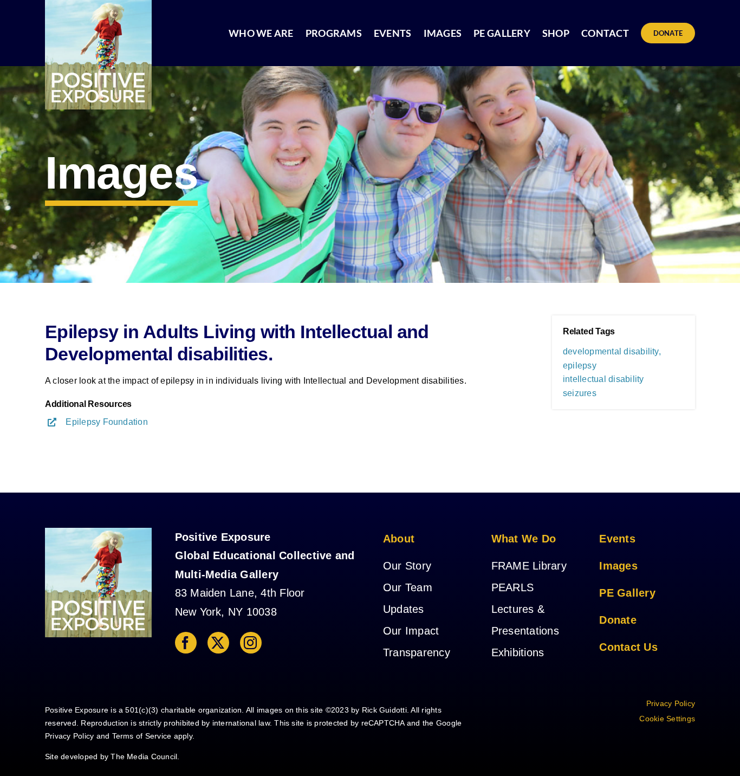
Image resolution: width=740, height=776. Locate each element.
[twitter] (218, 643)
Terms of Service (142, 736)
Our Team (407, 587)
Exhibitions (517, 652)
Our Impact (411, 631)
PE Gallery (627, 593)
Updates (403, 609)
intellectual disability (603, 379)
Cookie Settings (667, 718)
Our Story (407, 566)
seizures (579, 393)
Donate (617, 620)
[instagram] (251, 643)
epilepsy (579, 365)
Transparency (416, 652)
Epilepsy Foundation (107, 421)
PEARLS (512, 587)
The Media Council (144, 756)
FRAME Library (529, 566)
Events (617, 539)
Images (618, 566)
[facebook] (186, 643)
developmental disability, (612, 351)
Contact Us (628, 647)
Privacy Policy (69, 736)
